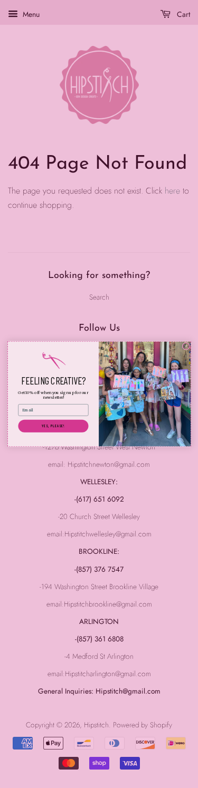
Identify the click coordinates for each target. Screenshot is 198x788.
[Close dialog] (186, 346)
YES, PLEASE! (52, 426)
